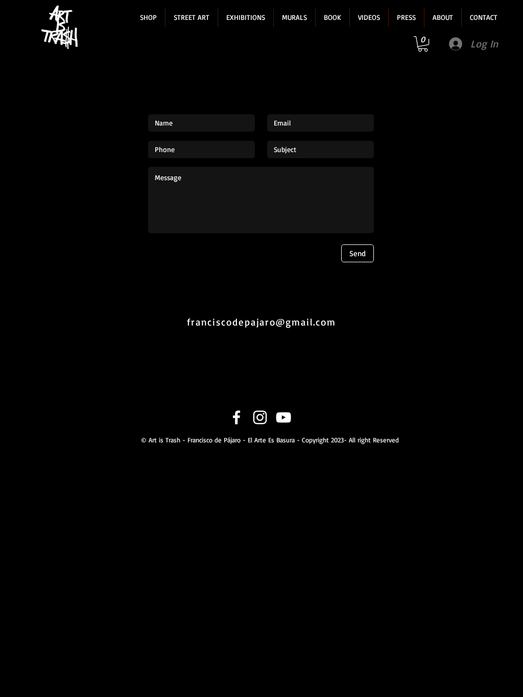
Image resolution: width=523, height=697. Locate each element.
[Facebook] (236, 417)
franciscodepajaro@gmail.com (261, 322)
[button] (148, 17)
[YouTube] (283, 417)
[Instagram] (260, 417)
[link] (423, 44)
